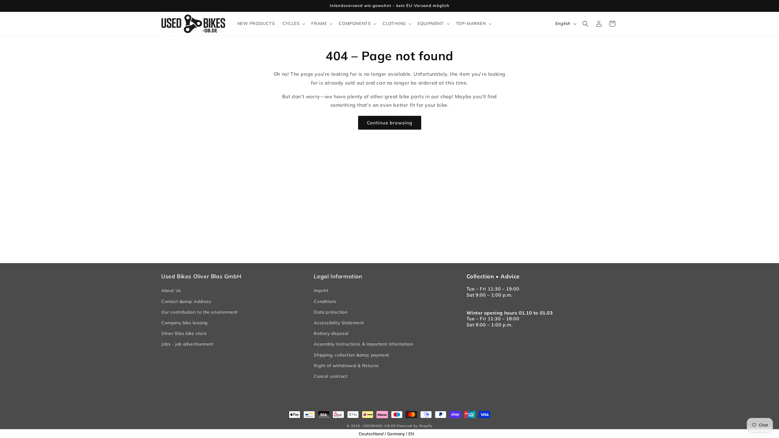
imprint (321, 290)
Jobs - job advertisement (187, 344)
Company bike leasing (184, 322)
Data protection (330, 312)
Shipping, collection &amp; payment (351, 355)
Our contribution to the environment (199, 312)
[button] (293, 23)
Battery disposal (331, 333)
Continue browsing (389, 123)
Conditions (325, 301)
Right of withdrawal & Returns (346, 365)
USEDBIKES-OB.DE (379, 426)
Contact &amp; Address (186, 301)
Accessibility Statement (339, 322)
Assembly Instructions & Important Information (363, 344)
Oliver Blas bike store (184, 333)
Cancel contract (330, 376)
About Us (171, 290)
